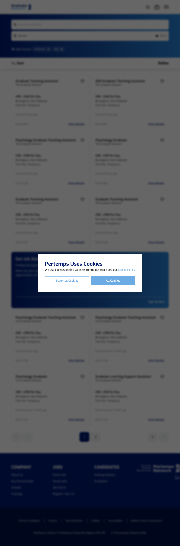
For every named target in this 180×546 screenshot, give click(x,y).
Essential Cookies (67, 280)
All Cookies (113, 280)
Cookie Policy (126, 270)
